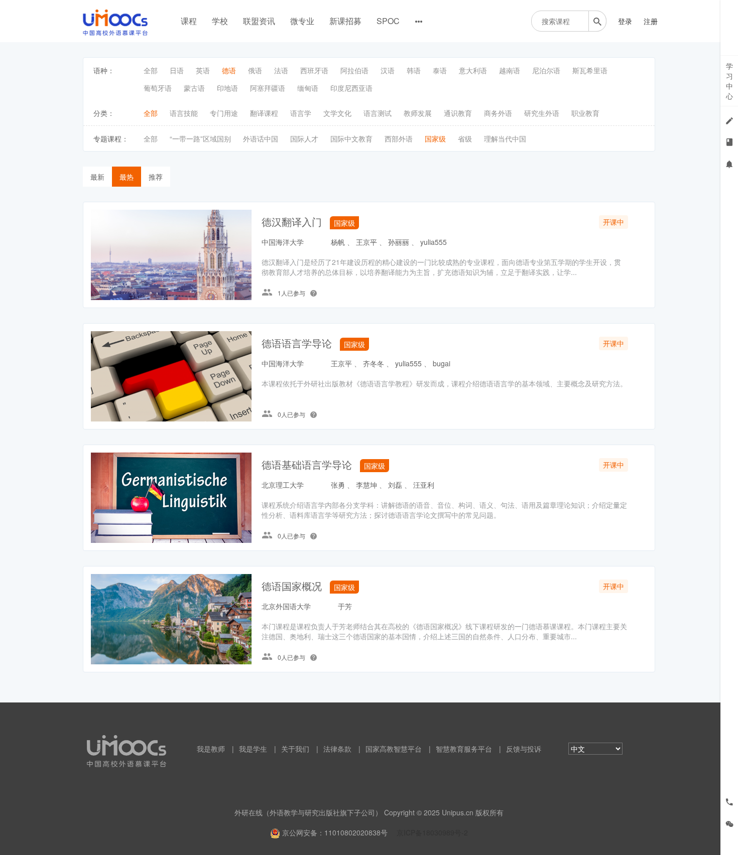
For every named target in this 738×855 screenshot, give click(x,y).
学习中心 (729, 81)
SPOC (388, 21)
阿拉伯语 (354, 70)
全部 (151, 70)
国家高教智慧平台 (393, 749)
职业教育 (585, 113)
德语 (229, 70)
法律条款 (337, 749)
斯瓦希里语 (589, 70)
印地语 (227, 88)
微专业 (302, 21)
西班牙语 (314, 70)
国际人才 (304, 138)
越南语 (509, 70)
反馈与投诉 (523, 749)
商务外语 (498, 113)
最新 (97, 177)
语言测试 (377, 113)
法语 (281, 70)
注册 (651, 21)
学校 (220, 21)
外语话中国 (260, 138)
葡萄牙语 (158, 88)
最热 (126, 177)
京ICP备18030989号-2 (432, 832)
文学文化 (337, 113)
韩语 (414, 70)
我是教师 (211, 749)
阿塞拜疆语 (267, 88)
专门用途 (224, 113)
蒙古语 (194, 88)
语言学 (300, 113)
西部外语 (399, 138)
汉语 (388, 70)
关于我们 (295, 749)
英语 (203, 70)
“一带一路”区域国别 (200, 138)
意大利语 (473, 70)
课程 (189, 21)
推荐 (156, 177)
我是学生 (253, 749)
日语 (177, 70)
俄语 (255, 70)
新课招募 (345, 21)
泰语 (440, 70)
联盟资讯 (259, 21)
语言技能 (184, 113)
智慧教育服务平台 (464, 749)
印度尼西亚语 (351, 88)
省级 (465, 138)
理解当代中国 (505, 138)
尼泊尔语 (546, 70)
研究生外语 (541, 113)
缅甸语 (307, 88)
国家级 (435, 138)
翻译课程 (264, 113)
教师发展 (418, 113)
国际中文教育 (351, 138)
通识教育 (458, 113)
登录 (625, 21)
